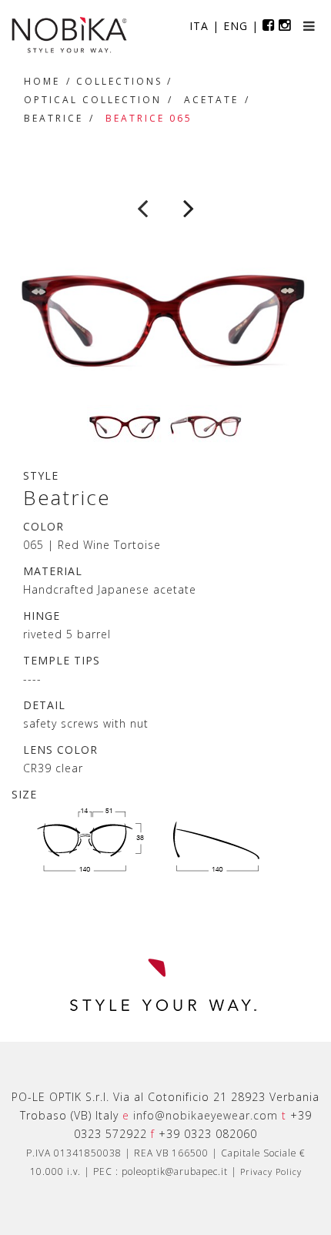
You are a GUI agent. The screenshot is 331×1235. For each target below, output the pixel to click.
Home (42, 81)
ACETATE (211, 99)
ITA (199, 25)
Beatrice (53, 118)
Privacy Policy (271, 1171)
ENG (235, 25)
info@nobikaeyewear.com (205, 1115)
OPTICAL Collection (93, 99)
